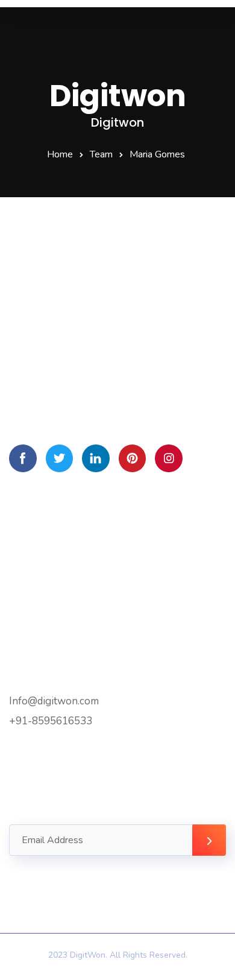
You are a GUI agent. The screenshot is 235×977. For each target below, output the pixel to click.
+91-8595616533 (50, 721)
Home (60, 154)
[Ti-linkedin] (96, 458)
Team (101, 154)
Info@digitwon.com (54, 701)
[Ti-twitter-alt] (60, 458)
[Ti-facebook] (23, 458)
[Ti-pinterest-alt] (132, 458)
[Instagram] (169, 458)
